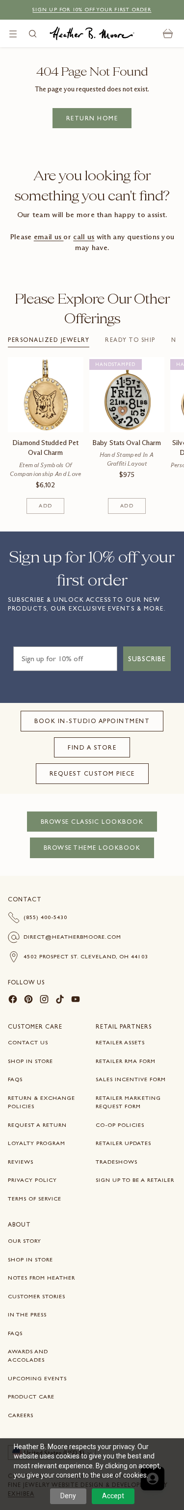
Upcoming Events (37, 1378)
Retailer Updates (123, 1143)
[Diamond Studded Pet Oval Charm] (45, 395)
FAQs (15, 1079)
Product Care (31, 1396)
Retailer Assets (120, 1042)
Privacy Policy (32, 1180)
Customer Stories (36, 1296)
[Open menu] (13, 34)
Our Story (24, 1241)
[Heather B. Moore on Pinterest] (28, 1000)
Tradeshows (116, 1162)
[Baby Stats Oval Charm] (127, 395)
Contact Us (28, 1042)
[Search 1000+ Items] (33, 34)
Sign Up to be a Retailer (135, 1180)
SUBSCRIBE (147, 658)
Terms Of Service (34, 1199)
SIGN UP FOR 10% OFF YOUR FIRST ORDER (91, 9)
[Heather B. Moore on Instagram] (44, 1000)
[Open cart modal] (168, 34)
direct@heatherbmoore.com (72, 937)
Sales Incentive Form (131, 1079)
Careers (20, 1415)
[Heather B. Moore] (92, 33)
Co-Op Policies (120, 1125)
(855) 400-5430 (45, 917)
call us (83, 236)
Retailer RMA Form (126, 1061)
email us (49, 236)
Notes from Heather (41, 1278)
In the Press (27, 1314)
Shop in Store (30, 1061)
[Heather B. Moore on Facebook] (13, 1000)
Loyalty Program (36, 1143)
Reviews (20, 1162)
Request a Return (37, 1125)
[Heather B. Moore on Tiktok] (60, 1000)
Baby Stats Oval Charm (126, 443)
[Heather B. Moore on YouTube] (75, 1000)
